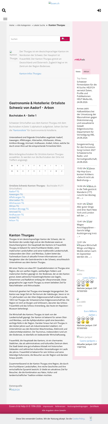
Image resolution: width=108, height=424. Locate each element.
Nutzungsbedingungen (77, 406)
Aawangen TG (16, 194)
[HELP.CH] (17, 389)
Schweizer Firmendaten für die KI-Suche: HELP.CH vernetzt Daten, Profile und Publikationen (87, 89)
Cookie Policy (78, 418)
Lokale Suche (39, 25)
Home (11, 25)
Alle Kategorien (24, 25)
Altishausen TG (16, 203)
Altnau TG (14, 205)
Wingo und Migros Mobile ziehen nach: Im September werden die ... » (87, 252)
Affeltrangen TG (17, 197)
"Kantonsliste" (20, 130)
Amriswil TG (15, 211)
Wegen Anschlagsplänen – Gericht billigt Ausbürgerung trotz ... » (87, 230)
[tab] (78, 71)
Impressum (48, 406)
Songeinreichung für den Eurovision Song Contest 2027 (86, 147)
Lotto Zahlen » (90, 277)
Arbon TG (14, 220)
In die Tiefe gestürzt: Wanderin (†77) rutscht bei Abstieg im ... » (87, 193)
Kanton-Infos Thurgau (30, 73)
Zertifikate (94, 406)
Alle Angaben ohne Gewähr (54, 410)
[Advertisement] (91, 39)
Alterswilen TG (16, 200)
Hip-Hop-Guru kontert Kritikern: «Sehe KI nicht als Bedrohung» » (85, 176)
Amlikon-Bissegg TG (19, 208)
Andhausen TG (16, 214)
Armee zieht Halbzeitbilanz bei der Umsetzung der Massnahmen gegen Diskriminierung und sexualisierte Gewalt (87, 117)
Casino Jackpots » (88, 340)
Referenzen (60, 406)
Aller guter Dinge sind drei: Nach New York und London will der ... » (87, 211)
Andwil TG (14, 217)
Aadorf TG (14, 191)
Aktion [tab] (86, 71)
